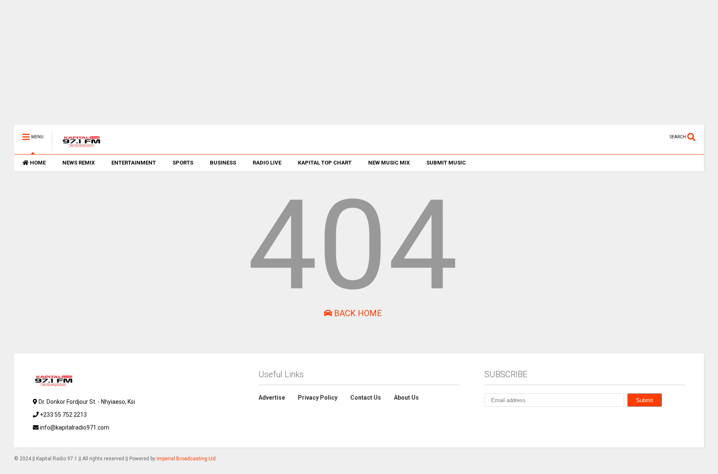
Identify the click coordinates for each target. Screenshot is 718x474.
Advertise (271, 397)
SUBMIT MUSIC (446, 163)
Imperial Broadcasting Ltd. (187, 459)
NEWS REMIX (78, 163)
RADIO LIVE (267, 163)
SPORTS (182, 163)
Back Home (357, 313)
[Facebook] (647, 136)
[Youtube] (608, 136)
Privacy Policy (317, 397)
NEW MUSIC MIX (389, 163)
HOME (38, 163)
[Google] (526, 420)
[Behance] (660, 136)
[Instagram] (634, 136)
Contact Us (365, 397)
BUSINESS (223, 163)
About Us (406, 397)
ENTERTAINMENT (133, 163)
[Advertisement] (263, 66)
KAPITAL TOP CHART (325, 163)
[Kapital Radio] (77, 148)
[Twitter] (621, 136)
